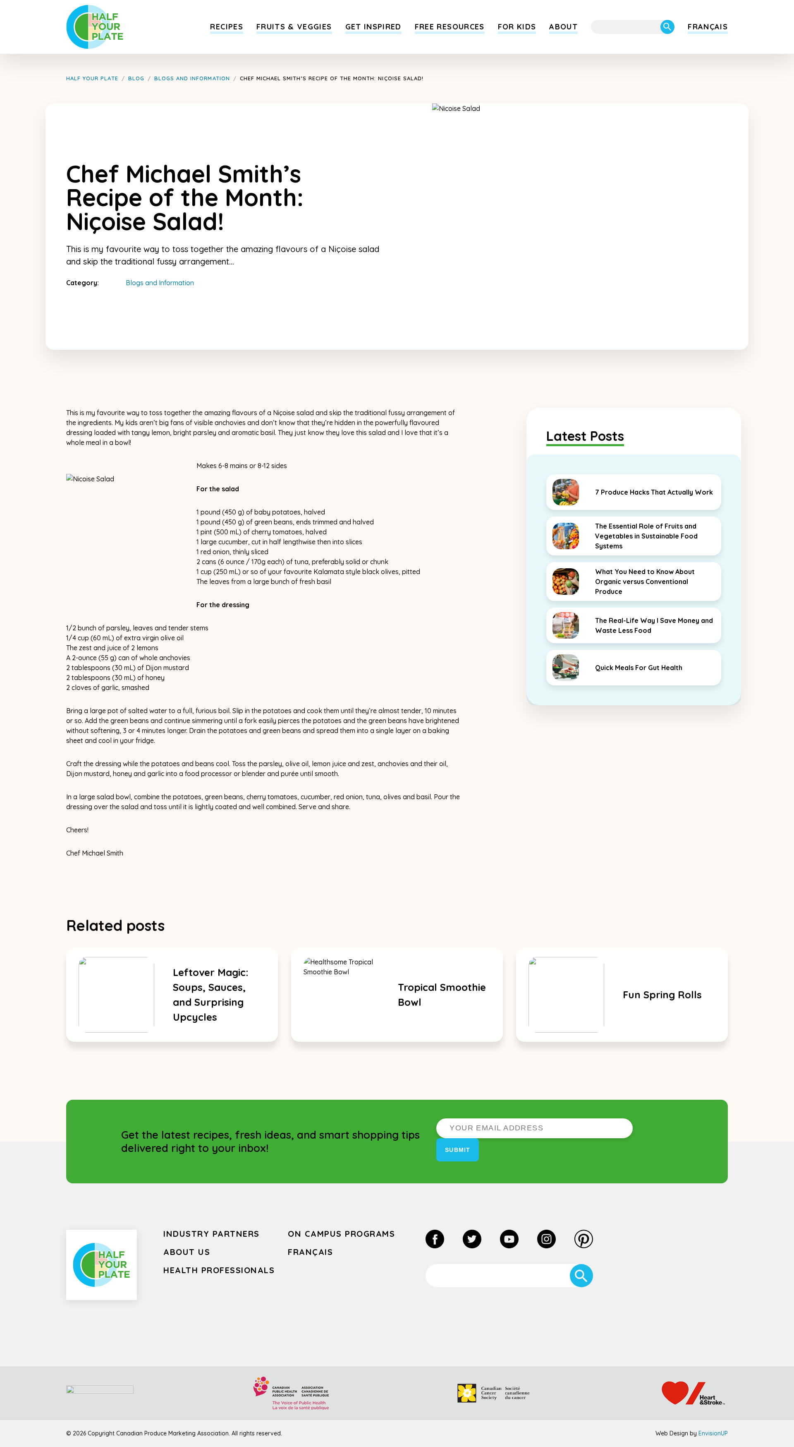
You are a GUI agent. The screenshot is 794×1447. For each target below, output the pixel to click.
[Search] (667, 27)
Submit (457, 1150)
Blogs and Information (160, 283)
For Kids (517, 26)
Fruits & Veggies (294, 26)
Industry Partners (211, 1233)
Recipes (226, 26)
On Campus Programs (341, 1233)
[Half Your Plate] (95, 27)
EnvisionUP (713, 1433)
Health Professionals (219, 1270)
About (563, 26)
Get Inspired (373, 26)
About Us (186, 1252)
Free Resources (450, 26)
